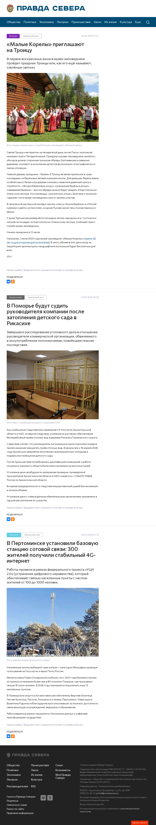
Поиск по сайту (15, 808)
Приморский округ (31, 36)
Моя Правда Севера (63, 776)
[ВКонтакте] (8, 281)
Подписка (12, 800)
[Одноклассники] (13, 281)
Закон (97, 22)
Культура (126, 22)
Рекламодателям (17, 786)
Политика (29, 22)
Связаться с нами (17, 804)
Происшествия (80, 22)
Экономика (46, 22)
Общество (13, 22)
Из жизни (110, 22)
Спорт (59, 765)
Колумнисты (62, 769)
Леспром (62, 22)
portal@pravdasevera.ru (107, 793)
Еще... (138, 22)
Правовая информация (20, 812)
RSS (33, 786)
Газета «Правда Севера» (21, 796)
